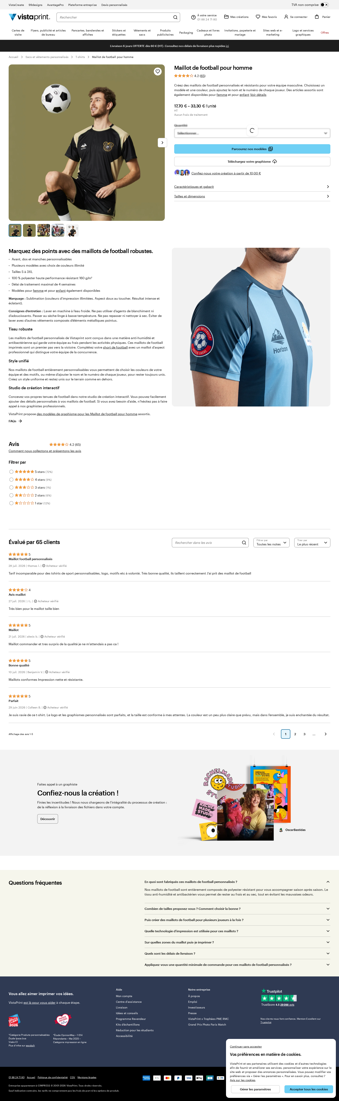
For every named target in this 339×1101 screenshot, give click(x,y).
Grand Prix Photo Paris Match (207, 1024)
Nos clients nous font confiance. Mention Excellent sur (291, 1020)
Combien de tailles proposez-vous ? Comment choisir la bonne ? (193, 908)
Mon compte (124, 996)
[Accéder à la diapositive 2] (29, 230)
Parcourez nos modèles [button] (249, 149)
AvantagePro (55, 4)
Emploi (192, 1001)
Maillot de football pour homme (112, 57)
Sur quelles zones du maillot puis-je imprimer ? (179, 942)
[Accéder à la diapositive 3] (43, 230)
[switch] (313, 4)
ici (227, 46)
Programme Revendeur (131, 1018)
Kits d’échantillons (128, 1024)
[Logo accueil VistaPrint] (29, 17)
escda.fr (30, 1045)
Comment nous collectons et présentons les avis (45, 451)
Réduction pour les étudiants (135, 1030)
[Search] (244, 543)
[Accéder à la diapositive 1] (15, 230)
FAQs (12, 421)
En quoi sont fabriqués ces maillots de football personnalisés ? (191, 882)
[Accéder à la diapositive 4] (58, 230)
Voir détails (258, 94)
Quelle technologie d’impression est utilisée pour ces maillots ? (191, 931)
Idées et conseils (127, 1013)
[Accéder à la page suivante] (325, 734)
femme (222, 94)
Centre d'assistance (129, 1001)
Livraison (122, 1007)
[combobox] (115, 17)
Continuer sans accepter (246, 1046)
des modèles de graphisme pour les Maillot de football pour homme (87, 414)
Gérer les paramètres (255, 1089)
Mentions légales (86, 1077)
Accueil (13, 57)
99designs (36, 4)
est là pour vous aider (40, 1002)
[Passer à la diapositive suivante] (162, 142)
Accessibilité (124, 1036)
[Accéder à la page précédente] (274, 734)
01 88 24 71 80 (17, 1077)
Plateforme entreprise (82, 4)
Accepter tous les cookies (309, 1089)
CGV (72, 1077)
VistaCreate (16, 4)
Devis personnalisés (114, 4)
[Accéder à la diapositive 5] (72, 230)
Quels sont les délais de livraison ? (170, 953)
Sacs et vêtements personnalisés (47, 57)
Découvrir (47, 819)
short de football (115, 347)
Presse (192, 1013)
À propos (194, 996)
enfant (244, 94)
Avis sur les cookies (242, 1080)
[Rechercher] (175, 17)
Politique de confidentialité (53, 1077)
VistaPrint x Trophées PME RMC (208, 1018)
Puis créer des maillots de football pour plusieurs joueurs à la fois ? (194, 920)
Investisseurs (196, 1007)
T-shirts (80, 57)
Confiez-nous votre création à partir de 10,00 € (226, 173)
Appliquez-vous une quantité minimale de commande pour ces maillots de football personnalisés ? (218, 964)
